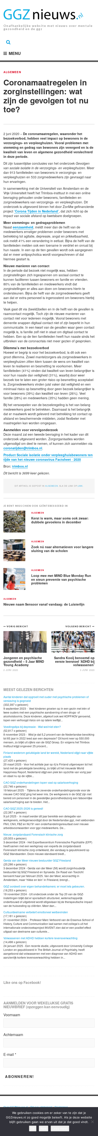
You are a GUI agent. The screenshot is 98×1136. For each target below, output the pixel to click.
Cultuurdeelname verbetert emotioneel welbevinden (35, 912)
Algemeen (12, 72)
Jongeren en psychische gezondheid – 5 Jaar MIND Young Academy (23, 661)
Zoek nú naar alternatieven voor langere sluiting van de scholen (62, 549)
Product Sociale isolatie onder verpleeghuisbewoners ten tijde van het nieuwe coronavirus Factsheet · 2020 (48, 457)
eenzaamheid (23, 227)
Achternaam (13, 1034)
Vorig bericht (17, 626)
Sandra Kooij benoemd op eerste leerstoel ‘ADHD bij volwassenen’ (74, 661)
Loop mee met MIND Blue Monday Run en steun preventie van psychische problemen (61, 579)
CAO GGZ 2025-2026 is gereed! (23, 808)
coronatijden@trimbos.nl (22, 448)
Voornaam (11, 1014)
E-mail (9, 1054)
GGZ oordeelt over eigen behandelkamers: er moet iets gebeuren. (44, 886)
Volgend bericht (78, 626)
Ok (33, 1128)
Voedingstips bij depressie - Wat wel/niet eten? (32, 727)
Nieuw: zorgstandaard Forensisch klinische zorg (33, 834)
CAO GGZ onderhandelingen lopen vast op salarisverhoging (40, 782)
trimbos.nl (20, 466)
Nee (43, 1128)
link (80, 485)
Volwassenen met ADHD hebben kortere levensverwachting (40, 938)
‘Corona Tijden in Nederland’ (36, 211)
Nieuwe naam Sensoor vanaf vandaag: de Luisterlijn (44, 604)
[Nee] (92, 1121)
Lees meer (59, 1128)
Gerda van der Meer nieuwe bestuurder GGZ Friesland (37, 860)
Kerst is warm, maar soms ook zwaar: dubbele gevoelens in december (60, 520)
